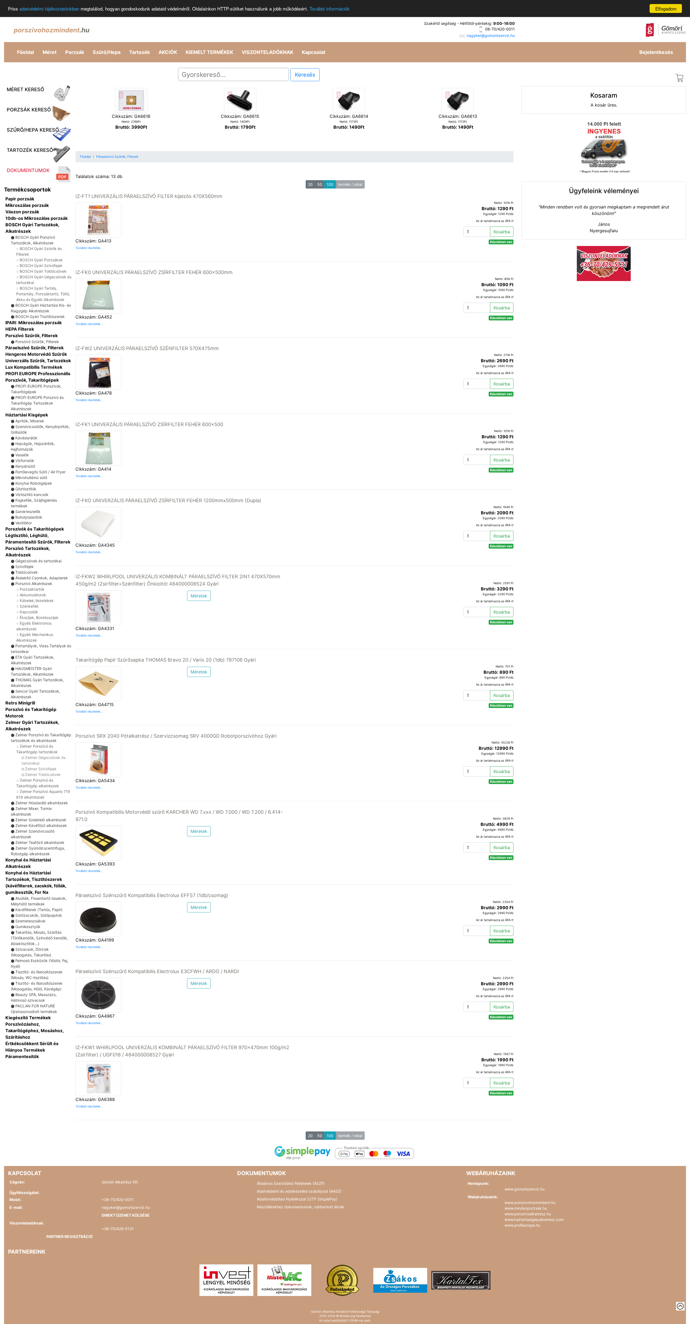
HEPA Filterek (19, 329)
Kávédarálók (26, 438)
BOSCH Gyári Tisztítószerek (40, 316)
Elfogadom (666, 8)
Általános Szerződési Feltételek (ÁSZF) (291, 1183)
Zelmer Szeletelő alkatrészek (40, 819)
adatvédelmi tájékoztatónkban (49, 8)
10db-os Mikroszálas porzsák (36, 218)
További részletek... (89, 248)
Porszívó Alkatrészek (33, 583)
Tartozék (139, 52)
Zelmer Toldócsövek (43, 774)
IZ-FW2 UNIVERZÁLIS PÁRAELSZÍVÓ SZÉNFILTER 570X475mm (147, 348)
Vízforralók (24, 460)
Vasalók (22, 455)
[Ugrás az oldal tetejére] (680, 1306)
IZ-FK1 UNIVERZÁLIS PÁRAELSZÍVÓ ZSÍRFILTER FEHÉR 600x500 (149, 424)
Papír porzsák (19, 198)
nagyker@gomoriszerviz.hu (491, 35)
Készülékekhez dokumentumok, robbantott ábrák (300, 1207)
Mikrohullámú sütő (31, 477)
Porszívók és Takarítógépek (34, 529)
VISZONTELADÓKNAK (267, 52)
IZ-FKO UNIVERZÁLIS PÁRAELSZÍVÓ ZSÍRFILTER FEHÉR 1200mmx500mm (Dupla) (168, 500)
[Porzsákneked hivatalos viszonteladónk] (342, 1279)
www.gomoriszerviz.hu (524, 1189)
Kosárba (502, 231)
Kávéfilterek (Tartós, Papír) (39, 909)
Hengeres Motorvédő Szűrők (36, 354)
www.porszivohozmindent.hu (530, 1202)
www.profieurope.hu (522, 1225)
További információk (329, 8)
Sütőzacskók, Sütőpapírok (38, 915)
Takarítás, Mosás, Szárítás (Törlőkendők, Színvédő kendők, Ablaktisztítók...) (39, 938)
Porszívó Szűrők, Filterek (31, 335)
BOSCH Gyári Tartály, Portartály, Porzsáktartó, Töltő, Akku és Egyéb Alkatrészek (43, 294)
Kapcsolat (313, 52)
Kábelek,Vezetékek (37, 600)
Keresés (305, 74)
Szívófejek (24, 566)
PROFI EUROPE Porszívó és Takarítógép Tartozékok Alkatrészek (37, 403)
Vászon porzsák (22, 211)
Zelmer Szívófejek (41, 769)
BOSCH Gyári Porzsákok (41, 260)
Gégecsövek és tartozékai (38, 561)
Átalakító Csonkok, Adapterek (41, 578)
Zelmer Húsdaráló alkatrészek (41, 802)
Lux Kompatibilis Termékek (33, 367)
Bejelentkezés (656, 52)
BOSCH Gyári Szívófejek (41, 265)
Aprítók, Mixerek (29, 421)
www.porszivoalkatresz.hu (528, 1214)
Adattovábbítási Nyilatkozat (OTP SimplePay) (297, 1199)
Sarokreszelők (27, 511)
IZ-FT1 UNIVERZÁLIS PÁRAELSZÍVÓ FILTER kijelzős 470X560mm (148, 196)
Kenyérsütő (25, 466)
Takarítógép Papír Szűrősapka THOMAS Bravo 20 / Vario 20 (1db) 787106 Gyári (165, 660)
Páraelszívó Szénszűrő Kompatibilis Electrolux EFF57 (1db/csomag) (151, 895)
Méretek (199, 595)
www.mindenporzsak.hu (526, 1208)
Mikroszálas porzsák (27, 205)
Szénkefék (29, 606)
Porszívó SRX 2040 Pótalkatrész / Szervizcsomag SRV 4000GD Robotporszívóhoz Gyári (176, 736)
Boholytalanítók (28, 517)
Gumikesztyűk (27, 926)
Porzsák (74, 52)
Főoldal (25, 52)
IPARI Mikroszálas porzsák (33, 322)
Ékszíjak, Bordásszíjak (39, 617)
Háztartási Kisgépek (26, 415)
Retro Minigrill (20, 703)
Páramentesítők (22, 1056)
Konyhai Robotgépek (33, 483)
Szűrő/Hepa (106, 52)
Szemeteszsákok (30, 921)
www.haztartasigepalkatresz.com (534, 1219)
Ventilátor (23, 523)
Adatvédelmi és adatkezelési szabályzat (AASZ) (299, 1191)
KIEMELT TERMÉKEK (209, 52)
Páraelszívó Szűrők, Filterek (34, 347)
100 (330, 184)
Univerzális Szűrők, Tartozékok (38, 360)
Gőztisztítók (25, 489)
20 (310, 184)
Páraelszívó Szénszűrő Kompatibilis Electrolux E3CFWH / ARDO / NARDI (157, 971)
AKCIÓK (167, 52)
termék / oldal (350, 184)
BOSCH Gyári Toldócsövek (43, 271)
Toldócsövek (26, 572)
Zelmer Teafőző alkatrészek (39, 842)
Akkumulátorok (33, 595)
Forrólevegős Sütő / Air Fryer (40, 472)
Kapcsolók (29, 612)
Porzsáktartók (32, 589)
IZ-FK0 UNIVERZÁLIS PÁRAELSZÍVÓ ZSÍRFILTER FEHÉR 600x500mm (154, 272)
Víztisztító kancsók (32, 494)
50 (319, 184)
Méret (50, 52)
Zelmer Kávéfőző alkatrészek (41, 825)
